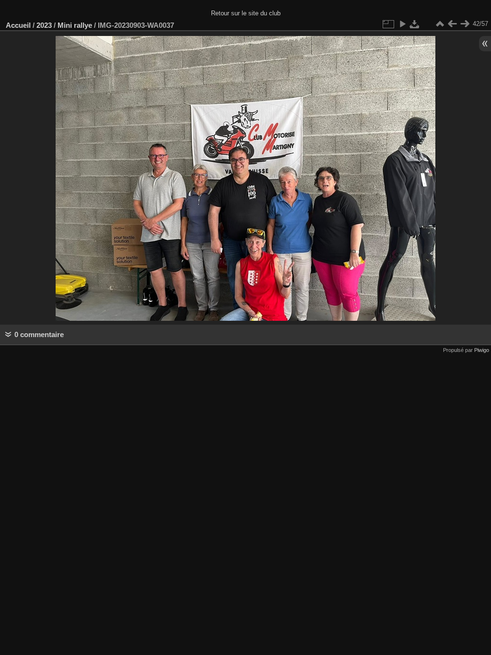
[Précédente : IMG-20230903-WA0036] (452, 24)
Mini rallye (75, 25)
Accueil (18, 25)
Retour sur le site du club (246, 13)
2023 (44, 25)
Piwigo (481, 350)
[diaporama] (402, 24)
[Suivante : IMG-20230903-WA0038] (464, 24)
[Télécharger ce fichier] (415, 24)
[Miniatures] (439, 24)
